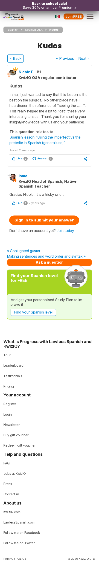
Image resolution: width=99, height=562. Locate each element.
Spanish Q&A (34, 29)
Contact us (11, 494)
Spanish (13, 29)
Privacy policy (14, 558)
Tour (7, 355)
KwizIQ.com (11, 512)
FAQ (6, 463)
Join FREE (73, 16)
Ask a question (50, 262)
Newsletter (11, 425)
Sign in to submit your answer (44, 220)
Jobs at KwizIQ (14, 473)
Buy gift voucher (16, 435)
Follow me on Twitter (19, 543)
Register (9, 404)
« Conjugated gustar (23, 251)
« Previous (65, 58)
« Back (15, 58)
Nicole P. (27, 72)
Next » (83, 58)
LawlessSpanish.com (19, 522)
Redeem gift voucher (19, 445)
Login (7, 414)
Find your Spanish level (33, 312)
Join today (65, 230)
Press (7, 484)
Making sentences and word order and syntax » (46, 256)
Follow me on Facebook (21, 533)
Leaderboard (13, 365)
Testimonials (12, 376)
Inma (23, 176)
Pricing (8, 386)
